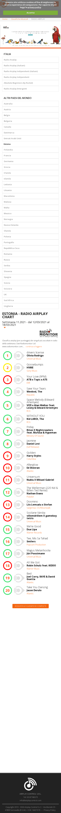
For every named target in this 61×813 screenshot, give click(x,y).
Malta (6, 207)
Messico (7, 213)
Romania (8, 254)
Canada (7, 126)
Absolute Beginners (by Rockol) (18, 83)
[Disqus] (30, 648)
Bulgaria (8, 121)
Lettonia (8, 184)
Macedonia (9, 196)
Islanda (7, 178)
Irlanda (7, 173)
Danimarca (9, 132)
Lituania (8, 190)
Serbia (7, 265)
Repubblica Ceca (11, 248)
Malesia (7, 201)
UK (5, 294)
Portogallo (9, 242)
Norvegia (8, 219)
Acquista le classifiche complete (30, 606)
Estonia (7, 144)
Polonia (7, 236)
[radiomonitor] (48, 333)
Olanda (7, 230)
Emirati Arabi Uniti (12, 138)
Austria (7, 109)
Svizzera (8, 288)
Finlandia (8, 149)
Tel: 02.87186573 (30, 797)
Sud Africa (9, 300)
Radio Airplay (10, 59)
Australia (8, 103)
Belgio (7, 115)
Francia (7, 155)
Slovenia (8, 271)
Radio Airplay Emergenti (15, 88)
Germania (8, 161)
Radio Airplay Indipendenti (16, 77)
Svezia (7, 283)
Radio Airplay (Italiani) (14, 65)
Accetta (30, 12)
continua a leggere (34, 346)
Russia (7, 259)
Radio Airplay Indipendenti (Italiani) (21, 71)
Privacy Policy (50, 810)
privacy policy (34, 7)
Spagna (7, 277)
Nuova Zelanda (11, 225)
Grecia (7, 167)
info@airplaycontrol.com (30, 800)
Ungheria (8, 306)
